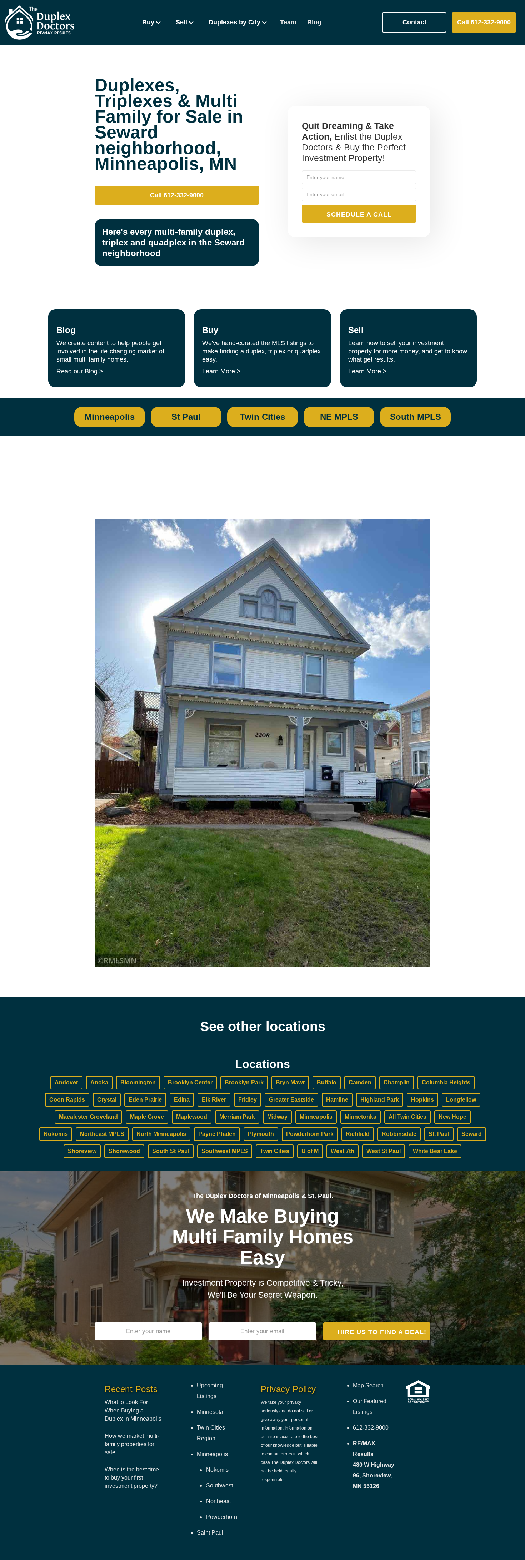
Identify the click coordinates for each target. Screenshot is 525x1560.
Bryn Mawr (290, 1082)
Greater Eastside (291, 1100)
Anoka (99, 1082)
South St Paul (170, 1151)
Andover (66, 1082)
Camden (360, 1082)
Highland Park (379, 1100)
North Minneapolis (161, 1134)
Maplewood (191, 1117)
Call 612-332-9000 (484, 22)
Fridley (247, 1100)
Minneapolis (316, 1117)
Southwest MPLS (224, 1151)
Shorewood (124, 1151)
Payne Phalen (217, 1134)
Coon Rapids (67, 1100)
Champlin (397, 1082)
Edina (182, 1100)
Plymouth (261, 1134)
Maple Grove (147, 1117)
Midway (277, 1117)
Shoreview (82, 1151)
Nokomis (56, 1134)
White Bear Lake (435, 1151)
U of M (310, 1151)
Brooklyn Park (244, 1082)
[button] (152, 22)
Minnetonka (360, 1117)
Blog (314, 22)
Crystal (106, 1100)
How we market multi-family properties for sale (132, 1444)
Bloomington (138, 1082)
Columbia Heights (446, 1082)
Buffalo (326, 1082)
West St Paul (383, 1151)
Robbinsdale (399, 1134)
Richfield (358, 1134)
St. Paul (439, 1134)
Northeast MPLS (102, 1134)
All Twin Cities (407, 1117)
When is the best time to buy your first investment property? (132, 1477)
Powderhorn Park (310, 1134)
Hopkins (422, 1100)
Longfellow (461, 1100)
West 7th (342, 1151)
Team (288, 22)
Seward (471, 1134)
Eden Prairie (145, 1100)
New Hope (452, 1117)
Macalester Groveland (88, 1117)
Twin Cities (274, 1151)
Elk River (214, 1100)
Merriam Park (237, 1117)
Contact (414, 22)
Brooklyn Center (190, 1082)
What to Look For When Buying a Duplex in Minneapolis (133, 1410)
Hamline (337, 1100)
